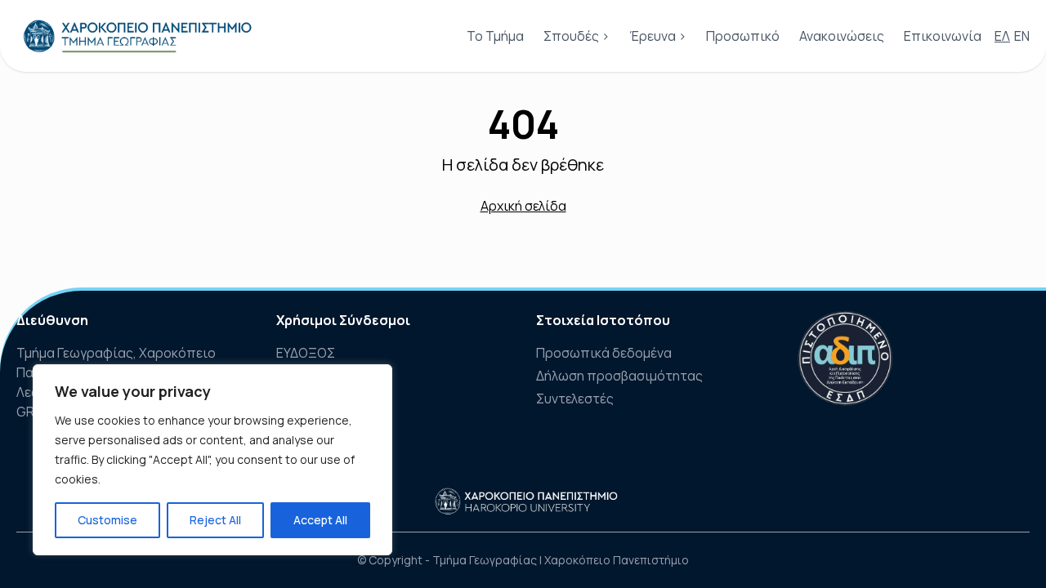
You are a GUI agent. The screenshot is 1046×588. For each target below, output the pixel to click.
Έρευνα (652, 36)
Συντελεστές (575, 399)
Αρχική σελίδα (523, 206)
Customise (107, 520)
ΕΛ (1002, 36)
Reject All (215, 520)
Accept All (320, 520)
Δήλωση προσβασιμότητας (619, 376)
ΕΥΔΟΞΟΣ (305, 353)
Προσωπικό (743, 36)
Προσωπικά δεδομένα (604, 353)
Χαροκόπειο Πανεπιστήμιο (616, 560)
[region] (212, 459)
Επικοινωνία (942, 36)
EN (1022, 36)
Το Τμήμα (495, 36)
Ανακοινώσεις (841, 36)
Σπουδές (571, 36)
